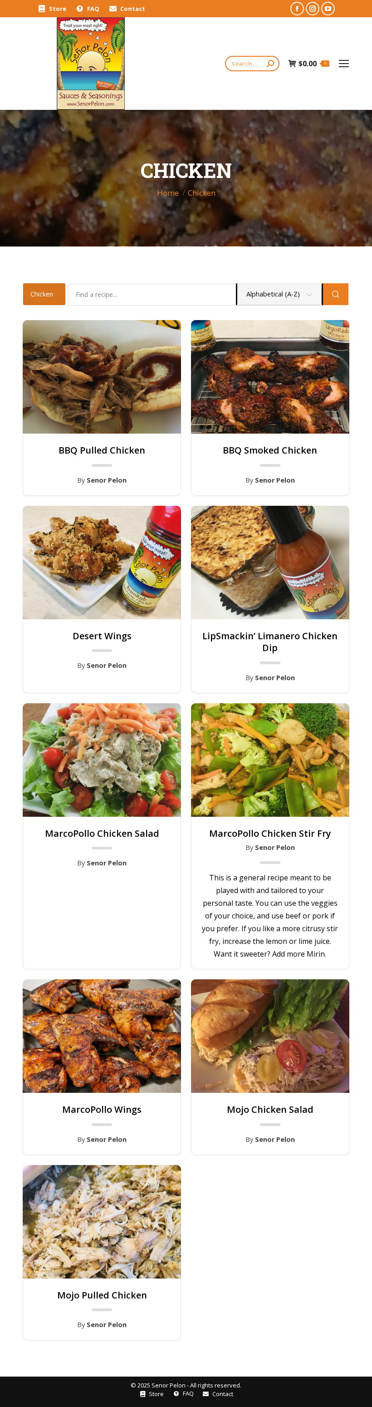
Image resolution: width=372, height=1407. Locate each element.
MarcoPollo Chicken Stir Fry (270, 833)
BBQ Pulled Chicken (102, 450)
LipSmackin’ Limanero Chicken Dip (270, 642)
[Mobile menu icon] (343, 63)
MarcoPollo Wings (102, 1110)
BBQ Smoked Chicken (270, 450)
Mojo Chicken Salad (270, 1110)
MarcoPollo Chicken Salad (102, 833)
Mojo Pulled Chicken (102, 1295)
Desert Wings (102, 636)
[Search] (270, 63)
